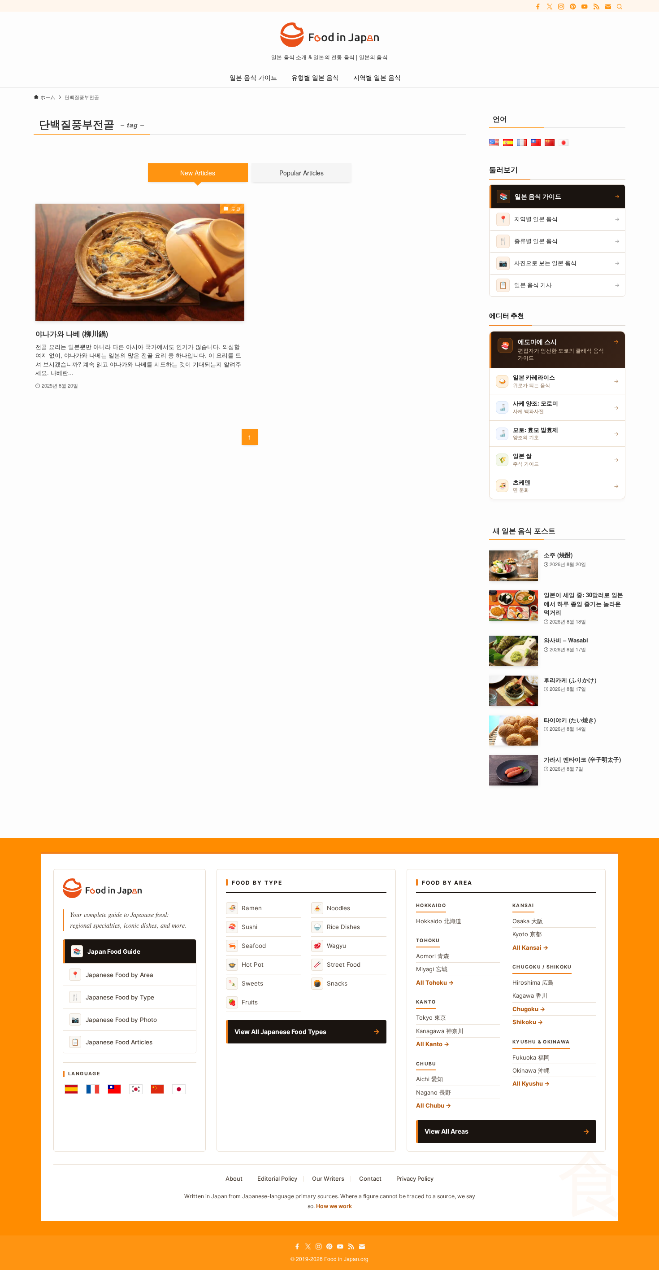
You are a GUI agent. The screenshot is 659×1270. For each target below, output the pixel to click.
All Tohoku (431, 982)
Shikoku (524, 1022)
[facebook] (538, 7)
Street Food (336, 964)
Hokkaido (438, 921)
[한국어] (135, 1089)
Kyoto (527, 934)
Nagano (433, 1092)
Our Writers (328, 1178)
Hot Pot (246, 964)
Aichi (429, 1078)
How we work (334, 1206)
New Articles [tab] (197, 172)
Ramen (245, 908)
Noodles (331, 908)
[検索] (619, 7)
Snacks (330, 983)
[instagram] (561, 7)
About (234, 1178)
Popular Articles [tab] (301, 172)
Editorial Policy (277, 1178)
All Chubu (430, 1105)
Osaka (527, 921)
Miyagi (431, 969)
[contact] (608, 7)
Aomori (432, 956)
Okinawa (531, 1070)
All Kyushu (527, 1083)
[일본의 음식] (329, 34)
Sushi (242, 926)
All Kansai (527, 947)
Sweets (245, 983)
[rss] (596, 7)
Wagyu (329, 945)
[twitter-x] (549, 7)
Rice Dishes (336, 926)
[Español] (71, 1089)
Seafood (247, 945)
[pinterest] (573, 7)
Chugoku (525, 1009)
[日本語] (178, 1089)
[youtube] (584, 7)
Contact (370, 1178)
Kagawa (529, 995)
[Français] (92, 1089)
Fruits (243, 1002)
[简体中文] (157, 1089)
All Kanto (429, 1043)
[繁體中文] (114, 1089)
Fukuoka (531, 1057)
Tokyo (431, 1017)
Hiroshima (533, 982)
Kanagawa (440, 1030)
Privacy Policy (415, 1178)
